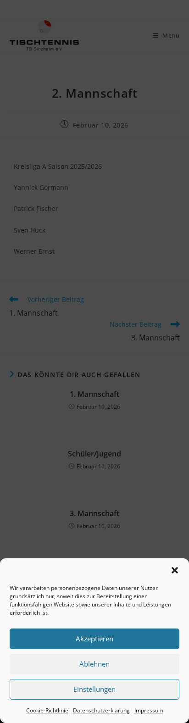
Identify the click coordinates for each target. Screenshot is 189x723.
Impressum (148, 710)
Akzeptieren (94, 638)
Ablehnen (94, 663)
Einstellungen (94, 689)
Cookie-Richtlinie (47, 710)
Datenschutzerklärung (101, 710)
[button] (174, 570)
